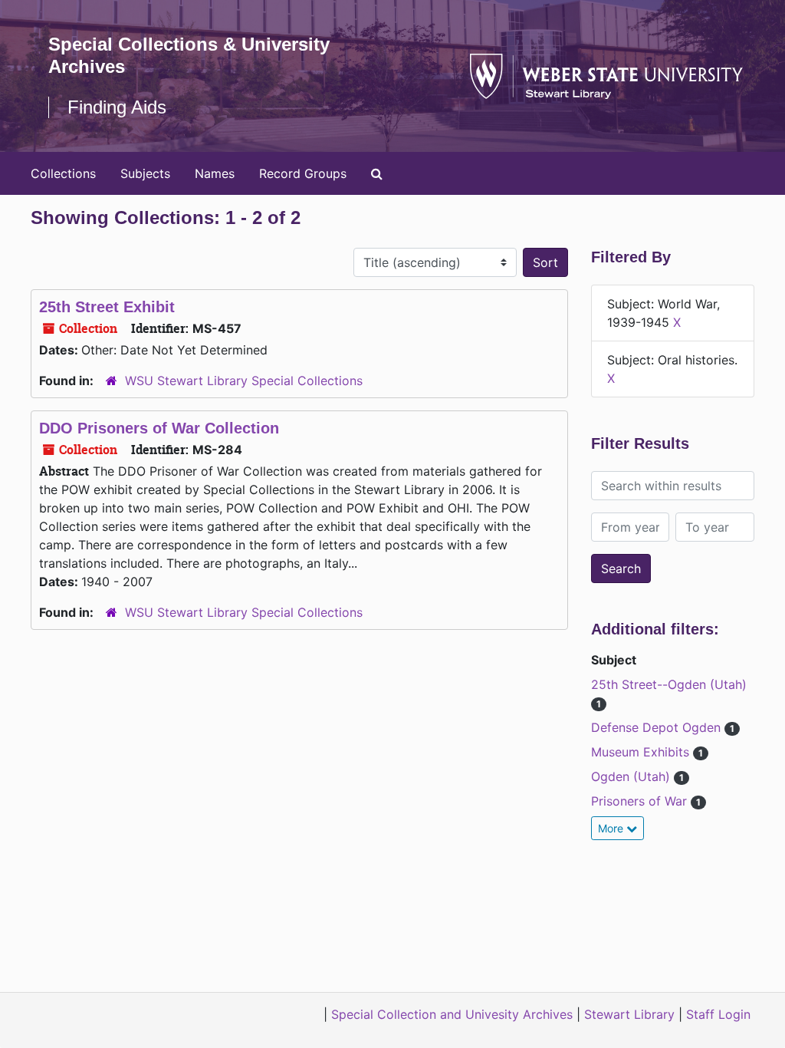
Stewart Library (629, 1014)
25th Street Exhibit (107, 306)
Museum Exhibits (642, 752)
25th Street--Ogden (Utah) (669, 684)
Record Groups (303, 173)
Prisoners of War (641, 801)
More (612, 828)
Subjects (145, 173)
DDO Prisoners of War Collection (159, 428)
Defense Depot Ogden (657, 727)
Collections (63, 173)
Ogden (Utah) (632, 776)
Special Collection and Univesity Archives (452, 1014)
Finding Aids (116, 107)
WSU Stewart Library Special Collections (244, 380)
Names (215, 173)
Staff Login (718, 1014)
